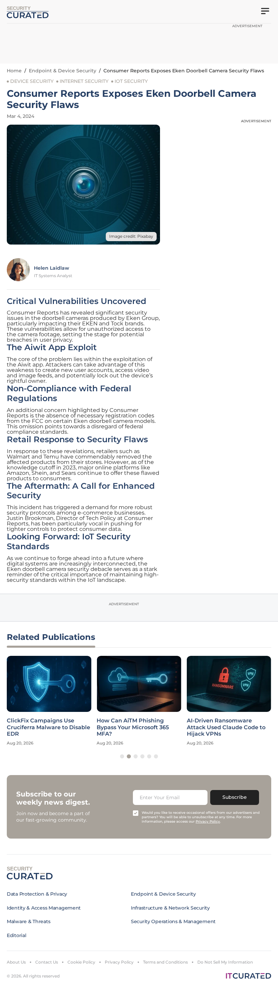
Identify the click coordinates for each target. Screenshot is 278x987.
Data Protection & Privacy (37, 894)
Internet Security (84, 81)
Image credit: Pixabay (131, 236)
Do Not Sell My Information (225, 962)
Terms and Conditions (165, 962)
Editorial (16, 935)
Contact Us (46, 962)
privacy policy (208, 821)
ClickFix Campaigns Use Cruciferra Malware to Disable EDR (48, 727)
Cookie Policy (81, 962)
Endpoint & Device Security (62, 71)
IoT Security (131, 81)
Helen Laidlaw (51, 268)
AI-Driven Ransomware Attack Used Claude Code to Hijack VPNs (226, 727)
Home (14, 71)
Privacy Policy (119, 962)
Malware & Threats (28, 921)
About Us (16, 962)
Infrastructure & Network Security (170, 908)
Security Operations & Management (173, 921)
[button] (122, 756)
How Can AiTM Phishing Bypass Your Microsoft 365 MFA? (133, 727)
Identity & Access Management (44, 908)
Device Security (32, 81)
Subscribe (234, 797)
